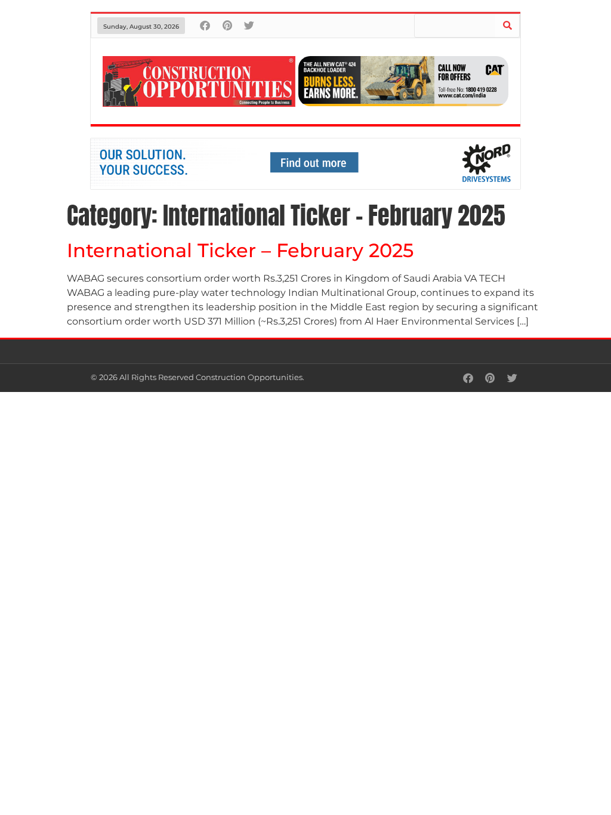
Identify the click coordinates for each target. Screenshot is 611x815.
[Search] (507, 25)
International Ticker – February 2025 (240, 250)
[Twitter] (249, 25)
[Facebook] (205, 25)
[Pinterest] (227, 25)
